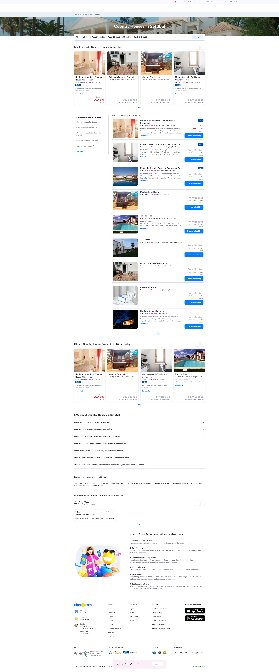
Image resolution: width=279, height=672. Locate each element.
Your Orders (223, 2)
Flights (132, 609)
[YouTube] (191, 652)
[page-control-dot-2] (140, 107)
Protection (110, 632)
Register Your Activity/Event (161, 628)
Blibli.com (110, 636)
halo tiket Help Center (159, 609)
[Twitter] (181, 652)
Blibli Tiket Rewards (210, 2)
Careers (110, 617)
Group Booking (157, 613)
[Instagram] (197, 652)
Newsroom (111, 613)
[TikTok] (202, 652)
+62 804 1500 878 (86, 629)
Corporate (110, 621)
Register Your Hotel (158, 625)
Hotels (132, 613)
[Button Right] (203, 503)
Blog (109, 609)
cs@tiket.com (84, 620)
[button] (197, 47)
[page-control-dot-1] (139, 107)
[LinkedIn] (186, 652)
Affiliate (110, 625)
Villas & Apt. (134, 617)
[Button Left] (197, 503)
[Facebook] (176, 652)
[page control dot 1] (139, 524)
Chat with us (84, 613)
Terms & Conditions (159, 621)
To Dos (132, 621)
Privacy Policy (156, 617)
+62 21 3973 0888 (86, 634)
